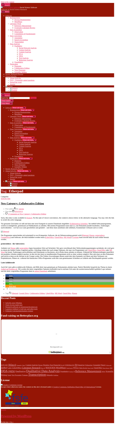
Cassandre (19, 365)
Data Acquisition (16, 30)
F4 (76, 364)
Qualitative (18, 46)
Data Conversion (16, 36)
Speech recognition (21, 40)
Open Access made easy (14, 305)
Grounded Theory (99, 365)
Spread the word (16, 82)
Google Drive (24, 293)
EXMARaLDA (69, 365)
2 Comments (27, 214)
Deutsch (29, 218)
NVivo (76, 368)
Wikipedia (49, 375)
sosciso (21, 209)
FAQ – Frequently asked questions (22, 80)
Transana (25, 375)
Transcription (19, 42)
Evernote (75, 237)
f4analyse (81, 365)
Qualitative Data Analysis (43, 371)
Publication (14, 64)
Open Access (83, 368)
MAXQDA (50, 367)
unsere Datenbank (40, 271)
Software (8, 16)
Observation (18, 32)
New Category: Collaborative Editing (22, 203)
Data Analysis (15, 44)
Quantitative (18, 62)
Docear (40, 365)
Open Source (106, 368)
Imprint (12, 84)
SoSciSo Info (5, 199)
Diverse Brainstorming (22, 20)
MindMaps (18, 22)
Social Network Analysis (27, 48)
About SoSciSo (10, 76)
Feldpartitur (89, 365)
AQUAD (4, 365)
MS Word (67, 237)
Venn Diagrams (19, 70)
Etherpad (85, 235)
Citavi (23, 365)
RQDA (103, 371)
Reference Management (22, 26)
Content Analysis (25, 52)
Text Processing (17, 375)
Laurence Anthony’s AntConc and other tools (21, 309)
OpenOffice (59, 237)
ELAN (62, 365)
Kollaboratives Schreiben (79, 224)
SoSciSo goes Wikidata (13, 303)
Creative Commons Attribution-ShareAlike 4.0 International (74, 387)
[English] (9, 86)
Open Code (90, 368)
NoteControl (69, 368)
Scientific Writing (20, 72)
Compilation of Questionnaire (24, 34)
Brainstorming (15, 18)
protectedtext (99, 235)
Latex (10, 368)
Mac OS (43, 368)
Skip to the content (7, 2)
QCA (21, 54)
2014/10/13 (19, 211)
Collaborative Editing (22, 68)
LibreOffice (49, 237)
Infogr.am (108, 365)
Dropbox (46, 365)
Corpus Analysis (25, 50)
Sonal (9, 375)
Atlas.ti (12, 364)
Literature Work (15, 24)
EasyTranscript (55, 365)
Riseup (91, 235)
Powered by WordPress (16, 416)
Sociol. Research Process (14, 74)
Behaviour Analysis (26, 60)
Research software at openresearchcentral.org (21, 307)
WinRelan (55, 375)
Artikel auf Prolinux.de (9, 269)
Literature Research (31, 367)
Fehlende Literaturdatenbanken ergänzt (19, 311)
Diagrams (17, 66)
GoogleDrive (5, 237)
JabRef (4, 367)
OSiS (111, 368)
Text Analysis (24, 58)
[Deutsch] (14, 88)
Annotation (18, 38)
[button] (9, 276)
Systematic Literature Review (24, 28)
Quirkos (71, 371)
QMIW (11, 371)
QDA (21, 56)
